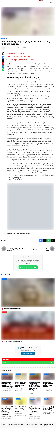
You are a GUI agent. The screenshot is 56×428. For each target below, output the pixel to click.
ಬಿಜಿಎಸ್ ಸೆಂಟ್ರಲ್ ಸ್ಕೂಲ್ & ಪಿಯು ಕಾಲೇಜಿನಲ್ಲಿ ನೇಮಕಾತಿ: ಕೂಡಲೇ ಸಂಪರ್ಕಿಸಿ (21, 384)
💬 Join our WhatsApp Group (28, 267)
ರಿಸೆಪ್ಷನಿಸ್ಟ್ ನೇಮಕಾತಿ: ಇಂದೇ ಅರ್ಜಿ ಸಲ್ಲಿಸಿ (12, 308)
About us (41, 425)
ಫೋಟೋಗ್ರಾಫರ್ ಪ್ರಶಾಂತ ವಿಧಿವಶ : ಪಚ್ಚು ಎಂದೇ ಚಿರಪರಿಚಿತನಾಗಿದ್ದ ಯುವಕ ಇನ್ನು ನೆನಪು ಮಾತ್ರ (34, 410)
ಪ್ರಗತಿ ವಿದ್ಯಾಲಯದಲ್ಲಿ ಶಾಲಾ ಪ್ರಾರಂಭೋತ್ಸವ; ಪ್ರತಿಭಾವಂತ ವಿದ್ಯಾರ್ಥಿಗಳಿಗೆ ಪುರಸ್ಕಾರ (7, 384)
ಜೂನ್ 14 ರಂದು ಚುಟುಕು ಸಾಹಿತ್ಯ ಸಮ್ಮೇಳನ (13, 341)
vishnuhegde (10, 47)
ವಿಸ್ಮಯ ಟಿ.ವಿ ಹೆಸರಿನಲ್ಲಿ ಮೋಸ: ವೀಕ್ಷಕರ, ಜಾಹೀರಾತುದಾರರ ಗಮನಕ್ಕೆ (20, 409)
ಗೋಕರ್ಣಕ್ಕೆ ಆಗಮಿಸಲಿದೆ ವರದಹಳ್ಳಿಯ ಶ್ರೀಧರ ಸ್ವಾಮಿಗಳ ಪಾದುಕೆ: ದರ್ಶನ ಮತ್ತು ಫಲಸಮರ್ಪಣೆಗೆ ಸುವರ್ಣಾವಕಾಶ (7, 410)
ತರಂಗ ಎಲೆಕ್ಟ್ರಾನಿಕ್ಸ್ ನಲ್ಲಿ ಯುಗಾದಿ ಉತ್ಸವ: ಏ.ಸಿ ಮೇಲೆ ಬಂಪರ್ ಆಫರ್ (48, 408)
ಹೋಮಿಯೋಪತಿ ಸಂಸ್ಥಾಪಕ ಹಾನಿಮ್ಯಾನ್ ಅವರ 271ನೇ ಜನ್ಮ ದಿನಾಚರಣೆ (48, 384)
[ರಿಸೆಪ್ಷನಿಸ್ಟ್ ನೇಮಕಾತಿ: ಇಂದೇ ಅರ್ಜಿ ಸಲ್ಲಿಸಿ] (28, 292)
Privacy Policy (46, 425)
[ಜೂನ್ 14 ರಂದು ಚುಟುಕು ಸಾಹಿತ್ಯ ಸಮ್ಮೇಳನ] (28, 325)
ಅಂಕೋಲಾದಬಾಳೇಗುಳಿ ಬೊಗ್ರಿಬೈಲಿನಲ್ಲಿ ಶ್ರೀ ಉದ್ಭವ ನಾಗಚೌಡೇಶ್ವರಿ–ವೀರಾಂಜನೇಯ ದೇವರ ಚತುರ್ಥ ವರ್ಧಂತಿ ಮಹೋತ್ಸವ (34, 385)
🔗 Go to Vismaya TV (28, 353)
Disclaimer (52, 424)
